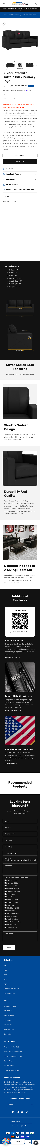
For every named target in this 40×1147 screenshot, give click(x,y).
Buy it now (20, 161)
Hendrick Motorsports (11, 989)
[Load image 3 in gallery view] (29, 65)
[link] (20, 306)
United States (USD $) (19, 1126)
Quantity (5, 94)
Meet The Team (9, 1015)
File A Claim (8, 1011)
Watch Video (10, 764)
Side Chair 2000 (12, 908)
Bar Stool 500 (11, 880)
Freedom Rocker (12, 889)
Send (9, 947)
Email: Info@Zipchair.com (13, 1051)
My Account (8, 1020)
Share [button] (7, 196)
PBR (5, 984)
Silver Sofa (10, 911)
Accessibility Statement (12, 1070)
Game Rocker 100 (13, 891)
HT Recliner (10, 894)
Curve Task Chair (12, 886)
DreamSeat (8, 1034)
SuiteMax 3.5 (11, 925)
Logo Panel (10, 897)
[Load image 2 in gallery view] (20, 65)
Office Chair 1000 (13, 900)
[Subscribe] (31, 1104)
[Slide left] (3, 66)
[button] (3, 3)
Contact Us (8, 1061)
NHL (5, 975)
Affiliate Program (10, 1006)
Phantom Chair (12, 902)
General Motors (9, 993)
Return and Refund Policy (13, 1056)
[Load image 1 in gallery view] (10, 65)
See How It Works (12, 711)
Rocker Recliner (12, 905)
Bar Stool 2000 (12, 883)
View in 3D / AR (11, 657)
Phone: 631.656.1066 (11, 1047)
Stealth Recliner (12, 919)
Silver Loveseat (12, 916)
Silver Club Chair (12, 913)
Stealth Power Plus (13, 922)
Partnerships (8, 1025)
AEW (5, 979)
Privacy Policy (9, 1065)
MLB (5, 970)
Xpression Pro (11, 927)
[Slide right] (36, 66)
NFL (5, 965)
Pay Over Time (9, 1029)
